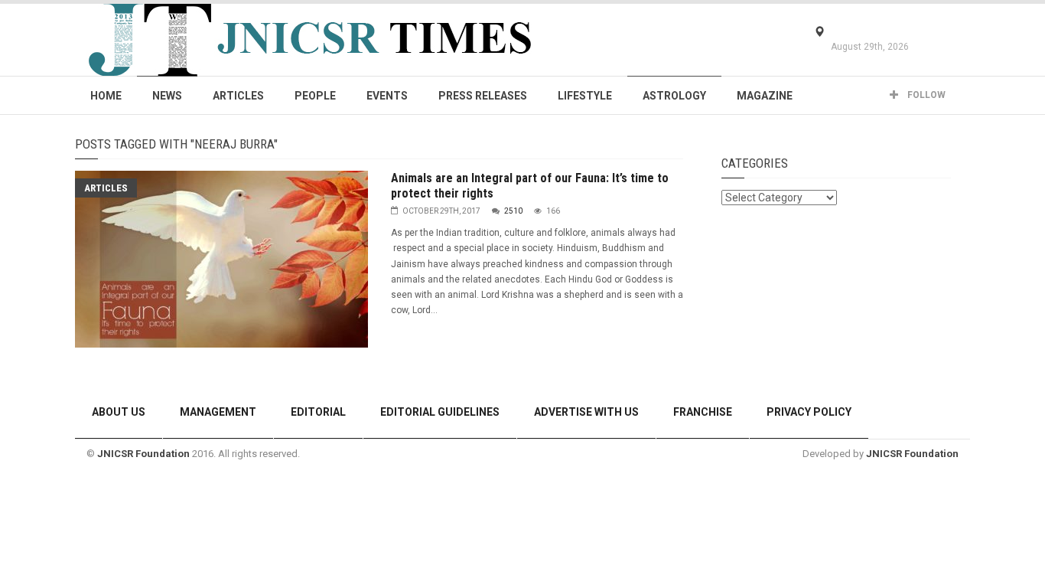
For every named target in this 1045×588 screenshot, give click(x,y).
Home (106, 96)
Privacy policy (809, 412)
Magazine (765, 96)
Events (387, 96)
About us (118, 412)
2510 (513, 211)
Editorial (318, 412)
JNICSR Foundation (143, 453)
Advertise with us (586, 412)
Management (218, 412)
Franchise (702, 412)
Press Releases (482, 96)
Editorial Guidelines (440, 412)
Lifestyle (585, 96)
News (167, 96)
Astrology (674, 96)
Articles (238, 96)
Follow (925, 95)
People (315, 96)
